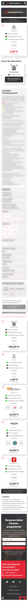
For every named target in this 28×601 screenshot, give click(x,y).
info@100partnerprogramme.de (14, 575)
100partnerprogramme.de (7, 57)
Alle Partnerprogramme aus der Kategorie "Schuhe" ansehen (14, 491)
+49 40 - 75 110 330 (10, 572)
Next (26, 75)
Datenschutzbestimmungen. (14, 555)
